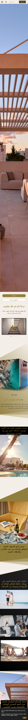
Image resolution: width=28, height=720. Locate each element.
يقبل (24, 717)
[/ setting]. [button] (3, 715)
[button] (2, 2)
